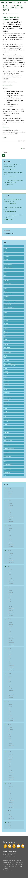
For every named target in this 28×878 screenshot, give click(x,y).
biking (5, 443)
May (10, 510)
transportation (7, 411)
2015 (9, 751)
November (11, 544)
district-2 (6, 254)
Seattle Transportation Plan (9, 363)
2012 (9, 822)
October (11, 519)
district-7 (6, 259)
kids (5, 336)
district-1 (6, 355)
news (5, 251)
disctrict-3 (6, 291)
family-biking (7, 472)
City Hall (6, 379)
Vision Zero (6, 421)
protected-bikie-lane (8, 341)
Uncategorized (7, 405)
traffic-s (5, 416)
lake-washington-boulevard (9, 448)
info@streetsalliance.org (9, 857)
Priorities (6, 371)
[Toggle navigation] (25, 2)
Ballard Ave (6, 437)
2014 (9, 783)
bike (5, 467)
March (10, 494)
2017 (9, 701)
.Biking (5, 368)
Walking (6, 344)
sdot (5, 270)
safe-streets (6, 296)
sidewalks (6, 459)
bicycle (5, 288)
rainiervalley (6, 286)
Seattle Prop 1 (7, 392)
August (10, 539)
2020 (9, 619)
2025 (9, 500)
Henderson (6, 403)
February (11, 505)
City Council (6, 389)
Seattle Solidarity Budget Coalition (11, 365)
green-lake (6, 373)
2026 (9, 488)
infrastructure (7, 445)
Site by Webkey (7, 870)
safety (5, 272)
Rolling (5, 339)
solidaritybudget (7, 352)
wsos (17, 13)
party (5, 387)
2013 (9, 811)
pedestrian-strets (7, 469)
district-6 (6, 262)
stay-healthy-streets (8, 397)
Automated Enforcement (9, 307)
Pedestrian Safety (7, 456)
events (5, 413)
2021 (9, 587)
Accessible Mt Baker (8, 451)
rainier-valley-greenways (9, 427)
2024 (5, 357)
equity (5, 453)
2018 (9, 673)
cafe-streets (6, 432)
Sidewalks (6, 333)
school (5, 376)
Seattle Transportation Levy (9, 301)
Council (5, 461)
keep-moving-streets (8, 440)
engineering (6, 435)
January (11, 491)
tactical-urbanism (7, 304)
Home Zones (6, 381)
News (5, 395)
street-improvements (8, 267)
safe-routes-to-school (8, 264)
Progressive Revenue (8, 464)
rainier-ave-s (6, 400)
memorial (6, 317)
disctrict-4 (6, 331)
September (11, 517)
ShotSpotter (6, 360)
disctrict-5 (6, 299)
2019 (9, 648)
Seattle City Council (8, 419)
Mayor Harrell (7, 424)
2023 (9, 550)
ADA (5, 315)
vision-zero (6, 256)
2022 (9, 566)
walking (5, 248)
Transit (5, 312)
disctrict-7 (6, 349)
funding (6, 328)
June (10, 512)
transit (5, 408)
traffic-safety (6, 280)
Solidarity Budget (7, 283)
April (10, 496)
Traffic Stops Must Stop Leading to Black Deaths (13, 8)
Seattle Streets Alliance (11, 2)
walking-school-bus (8, 293)
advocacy (6, 325)
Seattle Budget (7, 347)
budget (5, 246)
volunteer (6, 429)
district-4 (6, 278)
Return (5, 138)
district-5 (6, 320)
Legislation (6, 475)
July (9, 514)
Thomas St (6, 384)
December (11, 521)
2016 (9, 724)
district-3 (6, 323)
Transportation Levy (8, 309)
